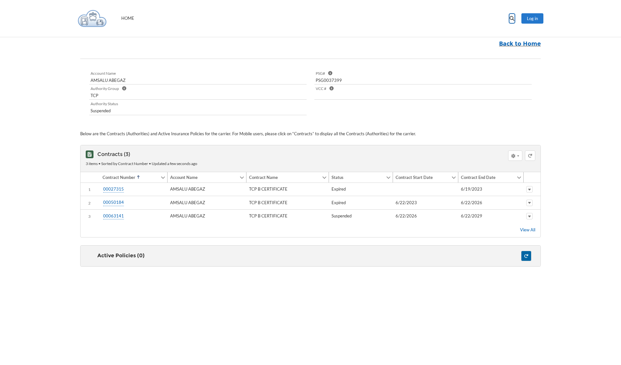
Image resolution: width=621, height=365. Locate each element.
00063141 (113, 215)
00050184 (113, 202)
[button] (130, 177)
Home (127, 18)
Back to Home (520, 43)
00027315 (113, 189)
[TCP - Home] (92, 18)
